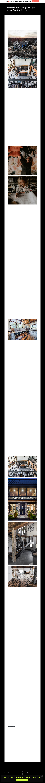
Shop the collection (35, 1)
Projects (5, 772)
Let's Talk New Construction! (11, 726)
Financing (9, 772)
